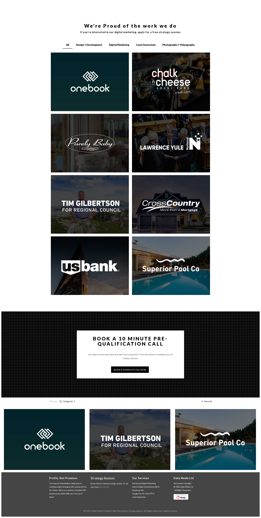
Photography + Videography (178, 44)
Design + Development (89, 44)
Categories (68, 401)
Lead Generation (146, 44)
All (67, 44)
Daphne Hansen (170, 511)
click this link (104, 487)
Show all (208, 401)
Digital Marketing (119, 44)
